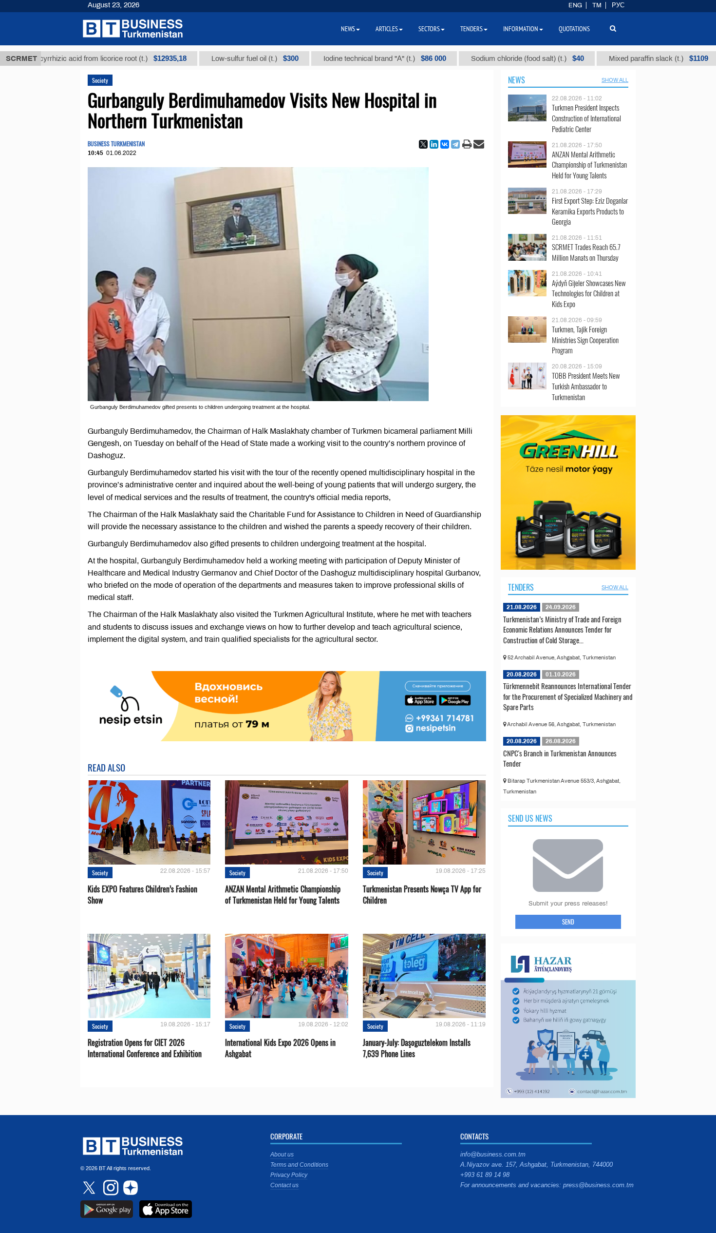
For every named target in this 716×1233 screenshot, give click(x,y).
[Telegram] (455, 144)
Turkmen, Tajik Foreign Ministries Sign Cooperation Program (585, 340)
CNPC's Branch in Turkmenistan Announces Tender (560, 758)
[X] (423, 144)
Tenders (521, 587)
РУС (618, 5)
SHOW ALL (615, 80)
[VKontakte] (444, 144)
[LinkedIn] (434, 144)
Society (100, 80)
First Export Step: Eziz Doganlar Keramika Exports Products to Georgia (590, 211)
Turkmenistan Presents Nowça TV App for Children (422, 895)
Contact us (284, 1185)
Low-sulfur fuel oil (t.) (222, 58)
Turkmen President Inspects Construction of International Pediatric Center (586, 118)
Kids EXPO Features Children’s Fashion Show (142, 895)
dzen (129, 1187)
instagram (109, 1187)
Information (520, 28)
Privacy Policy (288, 1175)
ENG (575, 5)
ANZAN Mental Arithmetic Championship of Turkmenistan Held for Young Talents (282, 895)
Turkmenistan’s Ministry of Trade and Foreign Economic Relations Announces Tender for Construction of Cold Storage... (562, 629)
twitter (90, 1187)
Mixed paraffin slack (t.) (626, 58)
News (516, 80)
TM (597, 5)
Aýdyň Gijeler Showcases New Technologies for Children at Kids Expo (589, 293)
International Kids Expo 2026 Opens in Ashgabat (280, 1048)
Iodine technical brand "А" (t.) (352, 58)
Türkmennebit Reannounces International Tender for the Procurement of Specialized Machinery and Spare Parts (568, 696)
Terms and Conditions (299, 1164)
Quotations (574, 28)
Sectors (429, 28)
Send (568, 921)
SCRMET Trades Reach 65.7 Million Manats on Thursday (586, 252)
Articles (387, 28)
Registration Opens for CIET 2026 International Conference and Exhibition (145, 1048)
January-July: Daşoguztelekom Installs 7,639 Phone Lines (417, 1048)
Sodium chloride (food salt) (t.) (494, 58)
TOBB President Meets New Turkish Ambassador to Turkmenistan (586, 386)
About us (282, 1154)
